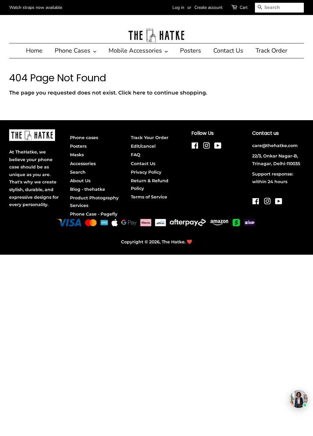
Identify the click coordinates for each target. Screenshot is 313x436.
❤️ (189, 242)
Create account (208, 7)
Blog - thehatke (87, 189)
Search (78, 172)
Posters (190, 50)
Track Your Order (149, 137)
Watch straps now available (35, 7)
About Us (80, 180)
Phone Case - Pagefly (93, 214)
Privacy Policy (146, 172)
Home (34, 50)
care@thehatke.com (275, 145)
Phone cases (84, 137)
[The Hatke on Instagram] (206, 147)
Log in (178, 7)
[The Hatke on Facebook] (194, 147)
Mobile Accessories (136, 50)
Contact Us (228, 50)
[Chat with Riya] (298, 399)
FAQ (135, 154)
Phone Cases (73, 50)
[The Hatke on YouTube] (217, 147)
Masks (77, 154)
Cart (244, 7)
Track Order (271, 50)
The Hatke (173, 242)
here (139, 93)
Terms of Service (149, 197)
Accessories (83, 163)
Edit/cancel (143, 146)
